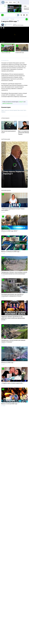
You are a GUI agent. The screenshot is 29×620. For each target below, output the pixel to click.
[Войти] (24, 15)
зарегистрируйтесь (7, 103)
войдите (21, 101)
